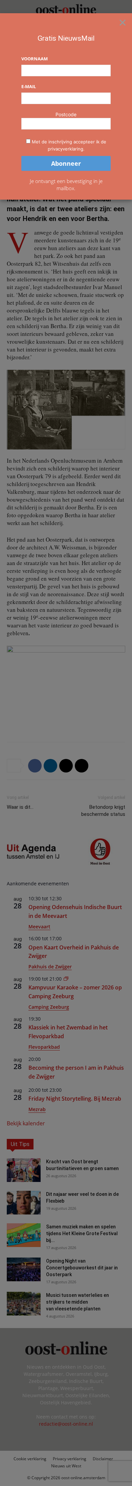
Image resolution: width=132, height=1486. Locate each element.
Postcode (66, 114)
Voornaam (34, 59)
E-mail (28, 86)
